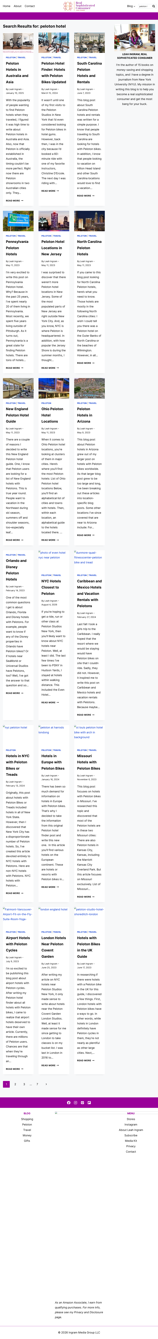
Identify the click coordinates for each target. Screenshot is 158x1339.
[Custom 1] (89, 1102)
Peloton (11, 57)
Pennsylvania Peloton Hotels (17, 248)
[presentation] (18, 43)
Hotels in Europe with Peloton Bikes (53, 762)
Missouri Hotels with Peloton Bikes (88, 762)
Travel (22, 57)
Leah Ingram (15, 89)
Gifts (27, 1140)
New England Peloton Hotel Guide (17, 415)
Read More (14, 200)
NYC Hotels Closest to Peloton (51, 587)
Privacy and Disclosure (88, 1312)
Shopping (27, 1119)
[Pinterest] (82, 1102)
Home (6, 6)
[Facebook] (68, 1102)
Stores (131, 1119)
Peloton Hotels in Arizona (84, 415)
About (17, 6)
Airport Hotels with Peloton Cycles (18, 944)
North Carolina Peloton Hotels (89, 248)
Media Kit (131, 1140)
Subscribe (130, 1135)
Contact (30, 6)
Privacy (131, 1146)
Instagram (131, 1124)
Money (27, 1135)
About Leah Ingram (131, 1130)
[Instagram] (75, 1102)
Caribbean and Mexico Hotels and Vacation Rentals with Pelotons (89, 593)
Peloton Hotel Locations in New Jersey (52, 248)
